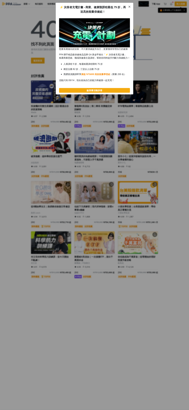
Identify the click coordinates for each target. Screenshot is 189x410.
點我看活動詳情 (94, 90)
